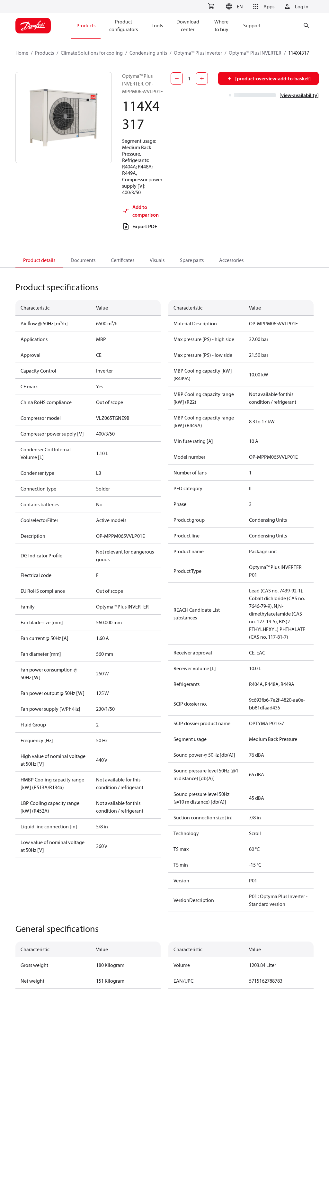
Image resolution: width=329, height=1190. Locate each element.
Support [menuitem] (252, 25)
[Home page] (33, 25)
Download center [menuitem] (187, 25)
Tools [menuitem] (157, 25)
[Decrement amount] (177, 78)
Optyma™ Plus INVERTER (255, 53)
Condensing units (148, 53)
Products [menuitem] (85, 25)
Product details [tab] (39, 260)
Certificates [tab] (122, 260)
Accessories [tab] (231, 260)
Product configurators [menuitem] (123, 25)
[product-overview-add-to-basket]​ (273, 78)
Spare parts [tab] (192, 260)
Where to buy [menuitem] (221, 25)
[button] (233, 6)
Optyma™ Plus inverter (198, 53)
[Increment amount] (202, 78)
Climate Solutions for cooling (92, 53)
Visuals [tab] (157, 260)
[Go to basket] (211, 6)
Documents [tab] (83, 260)
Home (21, 53)
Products (44, 53)
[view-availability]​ (299, 95)
